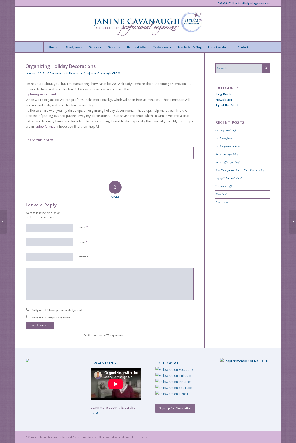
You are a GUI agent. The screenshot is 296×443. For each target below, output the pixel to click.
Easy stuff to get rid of (227, 162)
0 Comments (55, 73)
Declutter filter (223, 138)
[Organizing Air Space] (292, 222)
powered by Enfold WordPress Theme (125, 436)
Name (83, 227)
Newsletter (75, 73)
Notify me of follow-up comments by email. (57, 310)
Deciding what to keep (227, 146)
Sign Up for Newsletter (175, 408)
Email (83, 242)
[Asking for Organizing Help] (3, 222)
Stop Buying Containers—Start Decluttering (239, 170)
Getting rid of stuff (225, 130)
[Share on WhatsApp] (109, 153)
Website (83, 256)
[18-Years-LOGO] (148, 24)
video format (45, 126)
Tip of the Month (227, 105)
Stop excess (221, 202)
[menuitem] (53, 47)
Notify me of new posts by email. (51, 317)
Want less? (221, 194)
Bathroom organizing (226, 154)
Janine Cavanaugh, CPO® (104, 73)
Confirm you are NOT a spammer (103, 335)
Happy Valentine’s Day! (228, 178)
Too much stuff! (223, 186)
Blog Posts (223, 94)
